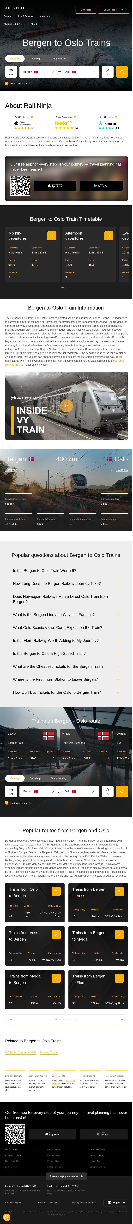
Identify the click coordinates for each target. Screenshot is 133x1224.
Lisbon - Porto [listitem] (11, 1153)
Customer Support (13, 1206)
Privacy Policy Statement (83, 1206)
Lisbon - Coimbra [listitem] (54, 1170)
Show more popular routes (63, 1179)
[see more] (51, 235)
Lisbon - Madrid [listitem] (12, 1164)
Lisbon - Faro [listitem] (95, 1164)
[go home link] (14, 8)
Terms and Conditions (47, 1206)
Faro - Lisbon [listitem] (11, 1170)
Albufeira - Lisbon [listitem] (13, 1159)
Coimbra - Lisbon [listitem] (96, 1170)
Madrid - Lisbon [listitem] (54, 1164)
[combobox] (41, 72)
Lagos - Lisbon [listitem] (95, 1159)
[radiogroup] (38, 58)
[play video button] (66, 405)
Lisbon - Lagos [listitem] (53, 1159)
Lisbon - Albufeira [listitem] (96, 1153)
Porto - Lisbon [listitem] (53, 1153)
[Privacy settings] (6, 1217)
